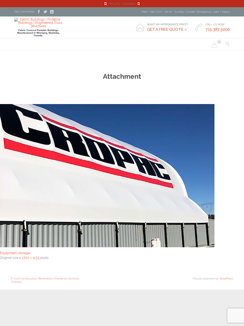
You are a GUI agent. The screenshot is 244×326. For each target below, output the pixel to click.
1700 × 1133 (30, 258)
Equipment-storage (15, 253)
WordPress (226, 278)
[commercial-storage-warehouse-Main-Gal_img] (122, 175)
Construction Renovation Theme (41, 278)
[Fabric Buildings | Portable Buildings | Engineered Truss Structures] (38, 23)
